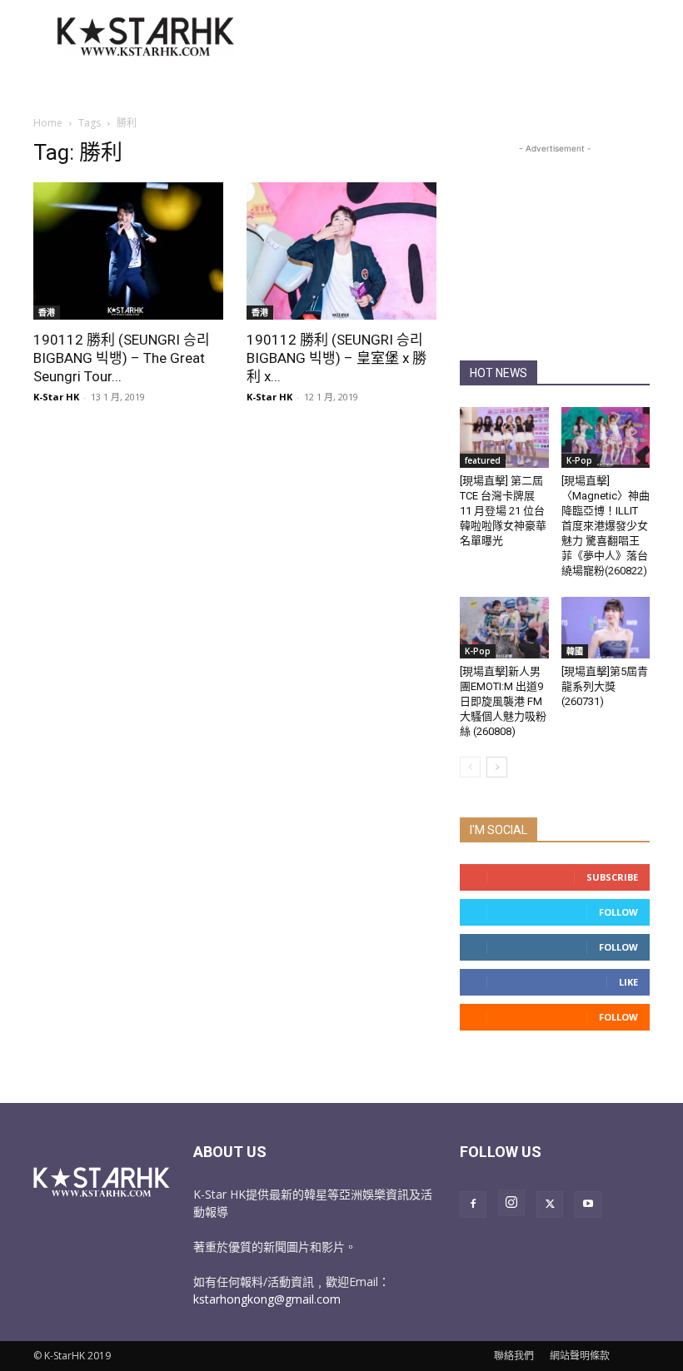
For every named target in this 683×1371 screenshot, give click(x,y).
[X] (549, 1204)
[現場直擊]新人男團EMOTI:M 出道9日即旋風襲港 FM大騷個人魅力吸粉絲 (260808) (503, 701)
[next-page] (496, 767)
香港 (46, 312)
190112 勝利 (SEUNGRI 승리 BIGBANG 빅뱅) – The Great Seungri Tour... (121, 358)
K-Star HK (56, 396)
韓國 (574, 651)
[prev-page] (470, 767)
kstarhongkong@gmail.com (267, 1299)
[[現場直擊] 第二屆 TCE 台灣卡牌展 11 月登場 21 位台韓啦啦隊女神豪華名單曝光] (504, 437)
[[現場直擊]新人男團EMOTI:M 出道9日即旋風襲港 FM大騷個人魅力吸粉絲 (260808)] (504, 627)
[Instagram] (511, 1203)
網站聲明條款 (580, 1356)
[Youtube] (588, 1204)
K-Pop (579, 460)
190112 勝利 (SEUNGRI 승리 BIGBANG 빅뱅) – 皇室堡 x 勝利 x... (336, 358)
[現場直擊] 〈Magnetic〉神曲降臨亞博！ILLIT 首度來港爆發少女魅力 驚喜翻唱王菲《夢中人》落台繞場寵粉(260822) (605, 525)
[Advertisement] (454, 37)
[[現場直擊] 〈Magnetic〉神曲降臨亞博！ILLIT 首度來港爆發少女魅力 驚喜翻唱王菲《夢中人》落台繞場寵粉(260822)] (606, 437)
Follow (618, 912)
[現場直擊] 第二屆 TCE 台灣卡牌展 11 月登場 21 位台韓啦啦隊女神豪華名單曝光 (503, 510)
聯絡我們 (514, 1356)
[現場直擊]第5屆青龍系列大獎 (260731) (604, 686)
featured (483, 460)
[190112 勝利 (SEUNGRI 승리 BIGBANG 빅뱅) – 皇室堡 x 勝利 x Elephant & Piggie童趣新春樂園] (341, 251)
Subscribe (612, 877)
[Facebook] (473, 1204)
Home (47, 123)
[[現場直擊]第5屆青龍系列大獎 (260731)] (606, 627)
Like (628, 982)
